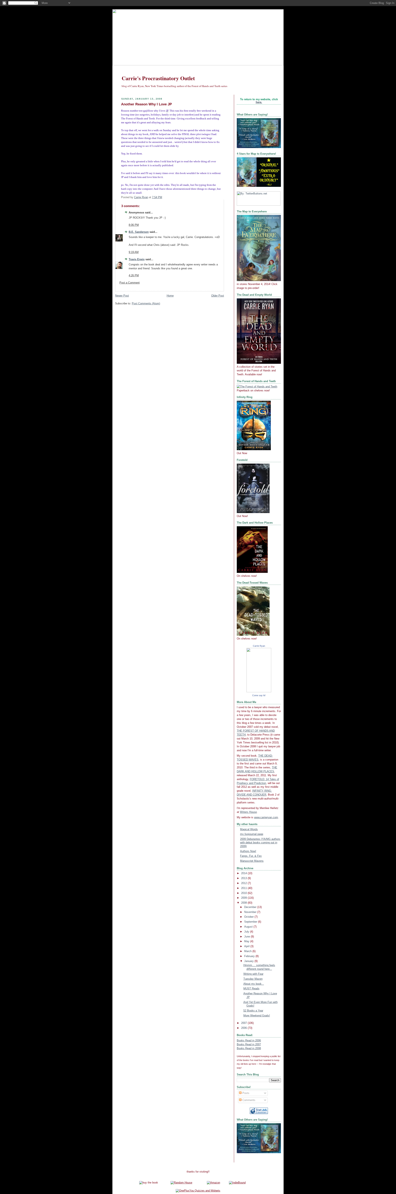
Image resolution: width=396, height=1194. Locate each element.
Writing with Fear (253, 974)
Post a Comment (129, 282)
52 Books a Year (253, 1010)
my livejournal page (251, 834)
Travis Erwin (137, 259)
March (248, 951)
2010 (244, 893)
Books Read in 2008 (249, 1048)
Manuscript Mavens (252, 861)
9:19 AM (134, 252)
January (249, 961)
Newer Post (122, 295)
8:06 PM (134, 225)
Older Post (217, 295)
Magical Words (249, 829)
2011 (244, 888)
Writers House (248, 812)
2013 (244, 878)
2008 (244, 902)
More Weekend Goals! (256, 1015)
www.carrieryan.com (266, 817)
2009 (244, 897)
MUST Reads (251, 988)
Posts (245, 1093)
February (250, 956)
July (247, 931)
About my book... (253, 983)
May (247, 941)
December (250, 907)
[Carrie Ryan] (258, 691)
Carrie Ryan (259, 646)
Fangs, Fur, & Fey (251, 856)
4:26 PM (134, 275)
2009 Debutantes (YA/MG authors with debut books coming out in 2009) (260, 843)
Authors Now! (248, 851)
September (251, 921)
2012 (244, 883)
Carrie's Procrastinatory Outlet (158, 78)
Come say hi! (258, 695)
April (247, 946)
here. (259, 102)
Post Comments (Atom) (146, 303)
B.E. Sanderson (139, 232)
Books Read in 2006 (249, 1040)
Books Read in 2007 (249, 1044)
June (247, 936)
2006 (244, 1028)
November (250, 912)
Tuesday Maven (253, 978)
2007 (244, 1023)
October (249, 916)
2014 (244, 873)
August (248, 926)
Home (170, 295)
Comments (248, 1100)
